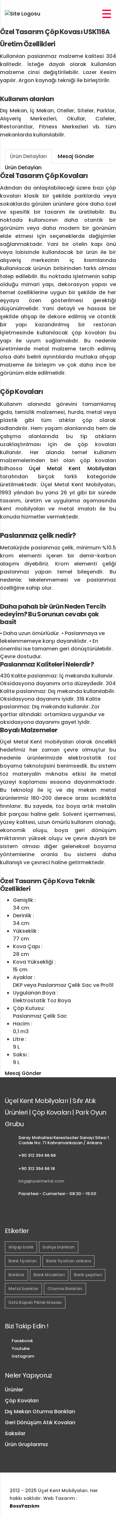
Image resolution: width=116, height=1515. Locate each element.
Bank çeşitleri (88, 1275)
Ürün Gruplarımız (26, 1444)
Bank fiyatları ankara (68, 1261)
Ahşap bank (21, 1247)
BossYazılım (24, 1506)
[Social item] (8, 1210)
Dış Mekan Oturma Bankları (40, 1411)
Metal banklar (23, 1289)
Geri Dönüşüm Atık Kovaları (40, 1422)
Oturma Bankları (64, 1289)
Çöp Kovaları (22, 1400)
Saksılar (15, 1433)
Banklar (16, 1275)
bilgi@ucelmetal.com (41, 1181)
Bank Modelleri (49, 1275)
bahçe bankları (59, 1247)
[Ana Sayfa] (22, 13)
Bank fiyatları (22, 1261)
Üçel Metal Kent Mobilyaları (72, 468)
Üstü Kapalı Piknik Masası (35, 1302)
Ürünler (14, 1389)
